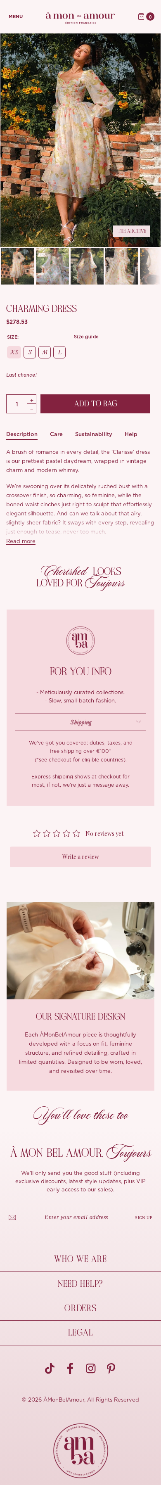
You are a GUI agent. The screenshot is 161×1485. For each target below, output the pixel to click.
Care (56, 434)
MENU (16, 16)
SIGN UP (143, 1217)
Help (131, 434)
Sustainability (93, 434)
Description (22, 434)
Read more (21, 541)
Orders (80, 1308)
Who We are (80, 1259)
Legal (80, 1333)
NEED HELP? (80, 1284)
